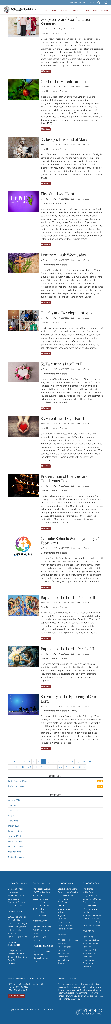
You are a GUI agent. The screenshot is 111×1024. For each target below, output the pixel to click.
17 (10, 767)
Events (95, 10)
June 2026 (13, 810)
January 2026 (14, 836)
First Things (88, 888)
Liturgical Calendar (41, 958)
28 (79, 767)
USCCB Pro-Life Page (17, 916)
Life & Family (38, 954)
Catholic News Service (68, 892)
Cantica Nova (64, 956)
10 (59, 761)
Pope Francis (88, 936)
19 (23, 767)
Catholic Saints (39, 912)
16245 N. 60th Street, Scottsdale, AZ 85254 (26, 984)
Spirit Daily (62, 918)
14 (84, 761)
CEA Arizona (13, 898)
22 (41, 767)
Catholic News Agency (68, 888)
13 (77, 761)
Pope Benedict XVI (91, 940)
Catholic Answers (66, 925)
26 (66, 767)
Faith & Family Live (91, 918)
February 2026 (15, 831)
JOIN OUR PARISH (16, 996)
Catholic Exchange (66, 928)
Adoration (64, 10)
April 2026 (13, 820)
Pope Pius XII (89, 953)
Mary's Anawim (90, 895)
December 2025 (15, 841)
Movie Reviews (39, 915)
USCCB (61, 905)
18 (17, 767)
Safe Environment (16, 895)
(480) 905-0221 (21, 987)
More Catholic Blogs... (92, 925)
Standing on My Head (93, 898)
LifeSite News (64, 908)
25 (60, 767)
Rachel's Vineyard (16, 953)
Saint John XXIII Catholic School (81, 2)
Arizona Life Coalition (17, 926)
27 (73, 767)
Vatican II (87, 966)
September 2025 (16, 856)
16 (96, 761)
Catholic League (65, 922)
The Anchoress (89, 905)
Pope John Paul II (90, 943)
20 (29, 767)
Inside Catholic (89, 892)
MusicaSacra (63, 953)
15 (90, 761)
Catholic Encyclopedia (43, 951)
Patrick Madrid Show (92, 915)
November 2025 (15, 846)
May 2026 (13, 815)
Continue (46, 71)
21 (35, 767)
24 (54, 767)
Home (46, 10)
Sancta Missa (63, 960)
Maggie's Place (14, 950)
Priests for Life (14, 920)
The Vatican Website (42, 888)
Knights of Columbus (17, 957)
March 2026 (13, 825)
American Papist (90, 902)
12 (71, 761)
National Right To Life (17, 936)
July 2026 (12, 805)
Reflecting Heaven (16, 786)
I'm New (54, 10)
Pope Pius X (88, 960)
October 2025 (14, 851)
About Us (75, 10)
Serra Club (12, 960)
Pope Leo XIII (89, 963)
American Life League (17, 923)
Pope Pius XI (88, 956)
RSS (99, 781)
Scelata (61, 963)
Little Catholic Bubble (92, 922)
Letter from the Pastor (18, 781)
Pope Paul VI (88, 946)
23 (48, 767)
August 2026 (14, 800)
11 (65, 761)
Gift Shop (86, 10)
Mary (35, 961)
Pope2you (62, 902)
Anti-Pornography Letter (42, 930)
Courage (11, 963)
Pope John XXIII (90, 950)
